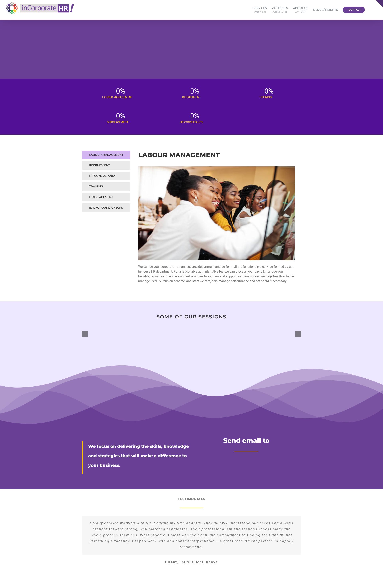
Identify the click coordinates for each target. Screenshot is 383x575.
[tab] (106, 155)
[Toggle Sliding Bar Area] (379, 3)
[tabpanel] (216, 219)
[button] (371, 10)
